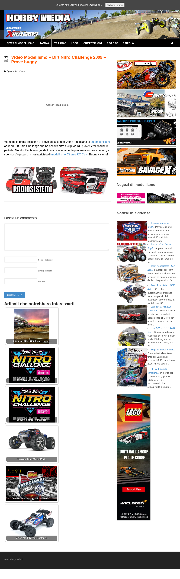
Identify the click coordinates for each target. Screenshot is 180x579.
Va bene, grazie (115, 5)
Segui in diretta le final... (163, 349)
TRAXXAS (60, 43)
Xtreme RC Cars (77, 154)
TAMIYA (44, 43)
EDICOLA (128, 43)
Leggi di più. (95, 4)
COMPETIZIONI (92, 43)
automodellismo (101, 141)
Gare (22, 71)
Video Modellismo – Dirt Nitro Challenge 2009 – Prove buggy (58, 59)
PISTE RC (112, 43)
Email (45, 271)
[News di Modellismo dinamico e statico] (45, 21)
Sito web (41, 282)
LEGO (74, 43)
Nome (45, 260)
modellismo (58, 154)
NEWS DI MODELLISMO (20, 43)
